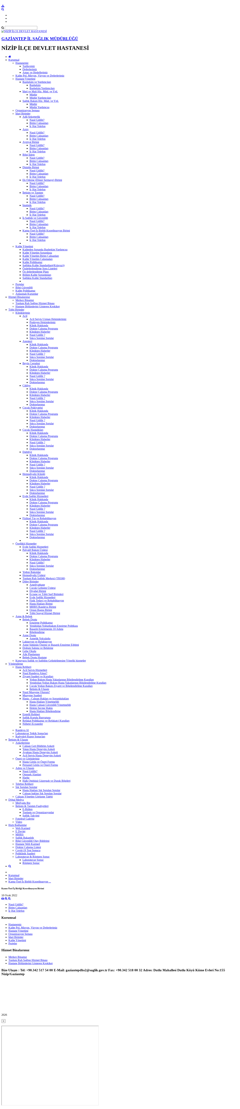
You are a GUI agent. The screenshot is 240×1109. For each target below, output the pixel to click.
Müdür (33, 94)
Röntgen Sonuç (31, 862)
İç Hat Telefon (38, 126)
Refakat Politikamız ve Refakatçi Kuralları (45, 720)
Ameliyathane (37, 584)
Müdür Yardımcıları (40, 97)
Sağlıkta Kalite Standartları (37, 278)
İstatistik (27, 205)
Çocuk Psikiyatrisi (32, 407)
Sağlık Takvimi (30, 815)
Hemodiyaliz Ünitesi (33, 575)
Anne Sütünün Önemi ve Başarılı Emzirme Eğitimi (50, 644)
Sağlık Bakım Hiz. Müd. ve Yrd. (40, 100)
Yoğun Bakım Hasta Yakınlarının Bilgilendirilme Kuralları (62, 679)
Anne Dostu (29, 635)
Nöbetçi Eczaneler (32, 723)
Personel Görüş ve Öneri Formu (40, 764)
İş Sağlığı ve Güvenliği (35, 217)
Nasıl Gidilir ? (37, 334)
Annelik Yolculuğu (40, 638)
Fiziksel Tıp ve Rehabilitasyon (39, 518)
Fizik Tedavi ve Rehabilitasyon (47, 600)
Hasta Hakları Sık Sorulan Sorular (41, 790)
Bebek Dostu (29, 619)
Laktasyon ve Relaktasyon (37, 641)
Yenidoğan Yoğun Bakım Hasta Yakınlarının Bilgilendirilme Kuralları (68, 682)
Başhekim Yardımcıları (42, 88)
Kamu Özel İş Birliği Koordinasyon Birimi (46, 230)
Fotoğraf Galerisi (24, 818)
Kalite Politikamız (32, 262)
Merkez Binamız (24, 300)
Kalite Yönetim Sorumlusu (37, 252)
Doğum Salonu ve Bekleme (37, 647)
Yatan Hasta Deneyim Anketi (38, 749)
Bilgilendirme (37, 632)
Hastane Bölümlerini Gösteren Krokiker (37, 306)
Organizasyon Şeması (27, 110)
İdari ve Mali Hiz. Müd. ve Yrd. (40, 91)
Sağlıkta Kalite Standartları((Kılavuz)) (43, 265)
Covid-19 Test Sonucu (27, 850)
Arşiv (25, 129)
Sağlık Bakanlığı (24, 837)
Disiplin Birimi (30, 167)
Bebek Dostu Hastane (34, 657)
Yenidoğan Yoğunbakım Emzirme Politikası (54, 625)
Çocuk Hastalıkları (32, 429)
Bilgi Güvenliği (24, 287)
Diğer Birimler (30, 581)
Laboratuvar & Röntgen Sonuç (32, 856)
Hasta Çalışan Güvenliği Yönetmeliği (50, 704)
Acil (24, 315)
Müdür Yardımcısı (39, 107)
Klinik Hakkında (39, 325)
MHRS (19, 834)
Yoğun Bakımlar (31, 572)
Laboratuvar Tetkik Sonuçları (31, 733)
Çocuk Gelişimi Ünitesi (43, 587)
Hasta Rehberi (23, 666)
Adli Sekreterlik (31, 116)
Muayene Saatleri (32, 695)
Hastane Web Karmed (27, 844)
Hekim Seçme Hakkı (41, 708)
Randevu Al (22, 730)
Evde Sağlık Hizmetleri (35, 496)
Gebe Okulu (29, 651)
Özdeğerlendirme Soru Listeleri (39, 268)
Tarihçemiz (28, 66)
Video (18, 821)
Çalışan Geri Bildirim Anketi (38, 745)
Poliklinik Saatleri (25, 853)
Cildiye (26, 385)
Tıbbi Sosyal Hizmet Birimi (45, 613)
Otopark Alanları (31, 774)
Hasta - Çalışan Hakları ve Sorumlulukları (45, 698)
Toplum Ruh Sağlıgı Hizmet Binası (34, 303)
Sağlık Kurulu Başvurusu (36, 717)
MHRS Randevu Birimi (43, 606)
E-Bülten (27, 809)
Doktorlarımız (37, 360)
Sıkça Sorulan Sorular (42, 338)
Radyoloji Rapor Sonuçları (30, 736)
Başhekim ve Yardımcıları (36, 81)
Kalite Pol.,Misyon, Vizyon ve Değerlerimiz (39, 75)
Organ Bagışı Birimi (41, 610)
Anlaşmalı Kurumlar (26, 293)
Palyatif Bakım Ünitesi (35, 549)
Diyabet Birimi (38, 591)
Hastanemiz (21, 62)
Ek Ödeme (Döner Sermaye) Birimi (42, 179)
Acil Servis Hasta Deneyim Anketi (41, 755)
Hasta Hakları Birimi (41, 603)
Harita (25, 777)
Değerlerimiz (29, 69)
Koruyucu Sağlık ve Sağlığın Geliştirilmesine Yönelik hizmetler (50, 660)
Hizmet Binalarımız (19, 296)
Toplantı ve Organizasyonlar (38, 812)
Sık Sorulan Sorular (26, 787)
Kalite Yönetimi (24, 246)
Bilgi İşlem (28, 154)
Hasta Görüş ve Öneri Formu (38, 761)
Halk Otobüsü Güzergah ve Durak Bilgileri (46, 780)
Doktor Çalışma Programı (44, 328)
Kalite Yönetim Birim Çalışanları (40, 255)
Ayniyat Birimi (30, 142)
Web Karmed (22, 828)
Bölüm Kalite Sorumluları (36, 274)
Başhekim (35, 85)
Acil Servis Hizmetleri (34, 670)
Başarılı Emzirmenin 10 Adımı (46, 628)
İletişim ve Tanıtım (32, 192)
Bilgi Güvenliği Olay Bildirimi (32, 840)
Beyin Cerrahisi (31, 363)
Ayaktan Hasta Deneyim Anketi (40, 752)
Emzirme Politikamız (41, 622)
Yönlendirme (15, 663)
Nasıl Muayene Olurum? (36, 692)
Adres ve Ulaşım (24, 768)
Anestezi (27, 341)
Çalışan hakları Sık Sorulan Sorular (41, 793)
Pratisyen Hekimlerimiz (43, 322)
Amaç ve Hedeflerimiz (35, 72)
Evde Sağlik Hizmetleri (42, 597)
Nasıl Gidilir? (37, 119)
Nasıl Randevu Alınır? (34, 673)
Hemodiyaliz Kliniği (33, 474)
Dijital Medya (16, 799)
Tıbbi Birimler (16, 309)
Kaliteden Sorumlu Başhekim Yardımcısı (44, 249)
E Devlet (20, 831)
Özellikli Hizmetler (26, 543)
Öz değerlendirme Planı (35, 271)
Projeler (19, 284)
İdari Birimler (22, 113)
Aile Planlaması (31, 654)
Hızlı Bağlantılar (17, 825)
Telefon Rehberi (24, 783)
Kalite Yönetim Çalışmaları (37, 259)
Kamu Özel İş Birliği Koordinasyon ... (29, 881)
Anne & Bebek (23, 616)
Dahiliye (27, 451)
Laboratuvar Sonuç (33, 859)
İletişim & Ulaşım (39, 689)
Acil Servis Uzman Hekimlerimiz (48, 319)
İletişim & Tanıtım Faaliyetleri (31, 806)
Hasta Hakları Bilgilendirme (45, 711)
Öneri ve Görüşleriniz (27, 758)
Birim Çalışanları (39, 123)
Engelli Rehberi (31, 714)
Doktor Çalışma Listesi (28, 847)
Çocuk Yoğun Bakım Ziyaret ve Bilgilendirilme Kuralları (61, 685)
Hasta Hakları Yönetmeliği (44, 701)
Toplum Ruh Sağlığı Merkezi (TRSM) (43, 578)
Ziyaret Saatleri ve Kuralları (37, 676)
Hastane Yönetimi (25, 78)
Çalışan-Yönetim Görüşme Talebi (34, 796)
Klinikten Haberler (40, 331)
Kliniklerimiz (22, 312)
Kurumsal (13, 59)
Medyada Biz (22, 802)
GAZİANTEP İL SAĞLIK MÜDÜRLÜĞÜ (39, 38)
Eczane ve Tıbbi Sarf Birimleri (46, 594)
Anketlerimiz (22, 742)
